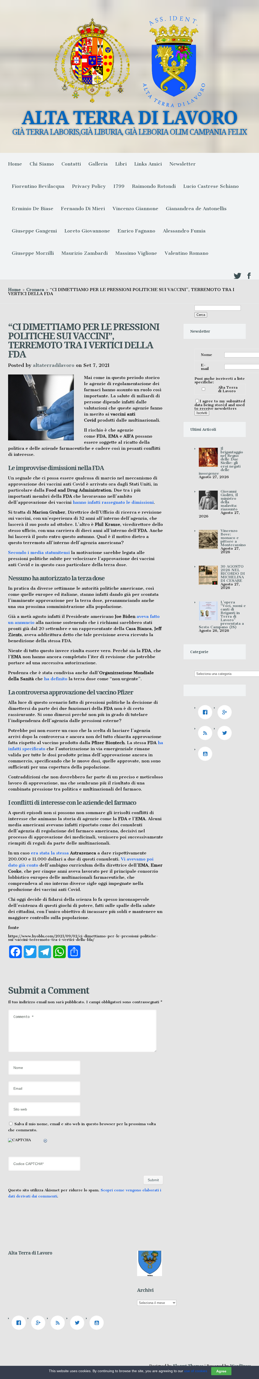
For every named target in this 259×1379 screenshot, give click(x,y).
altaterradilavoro (53, 365)
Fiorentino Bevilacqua (38, 186)
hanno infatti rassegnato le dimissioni (113, 502)
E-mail (205, 367)
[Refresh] (45, 1141)
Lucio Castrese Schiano (211, 186)
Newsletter (182, 164)
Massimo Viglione (136, 253)
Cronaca (35, 289)
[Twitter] (225, 733)
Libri (121, 164)
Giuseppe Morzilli (33, 253)
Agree (221, 1371)
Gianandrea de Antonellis (196, 208)
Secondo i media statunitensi (39, 552)
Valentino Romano (186, 253)
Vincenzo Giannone (135, 208)
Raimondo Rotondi (154, 186)
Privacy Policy (89, 186)
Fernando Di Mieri (83, 208)
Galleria (98, 164)
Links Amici (148, 164)
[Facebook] (206, 712)
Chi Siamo (42, 164)
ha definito (55, 678)
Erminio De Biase (32, 208)
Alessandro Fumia (184, 231)
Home (15, 164)
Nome (206, 354)
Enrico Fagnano (136, 231)
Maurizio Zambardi (84, 253)
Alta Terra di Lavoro (228, 389)
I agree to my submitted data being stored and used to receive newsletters (220, 405)
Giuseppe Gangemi (34, 231)
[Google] (225, 712)
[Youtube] (206, 753)
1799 (118, 186)
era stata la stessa (63, 852)
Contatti (71, 164)
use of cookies (195, 1371)
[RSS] (206, 733)
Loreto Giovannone (87, 231)
